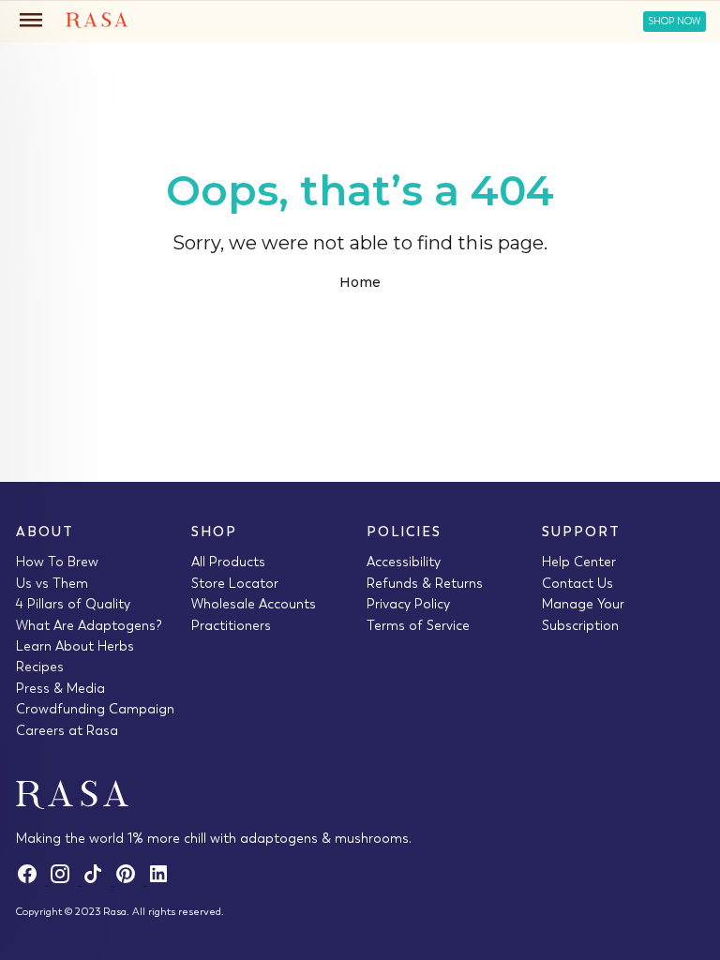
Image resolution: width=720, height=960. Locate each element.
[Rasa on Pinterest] (130, 880)
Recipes (40, 666)
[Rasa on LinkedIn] (161, 880)
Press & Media (60, 688)
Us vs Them (52, 583)
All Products (228, 561)
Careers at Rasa (67, 730)
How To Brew (57, 561)
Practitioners (231, 625)
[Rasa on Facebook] (32, 880)
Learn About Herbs (75, 646)
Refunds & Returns (425, 583)
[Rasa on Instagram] (65, 880)
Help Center (579, 561)
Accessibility (404, 561)
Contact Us (577, 583)
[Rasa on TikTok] (98, 880)
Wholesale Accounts (253, 603)
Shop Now (674, 21)
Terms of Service (418, 625)
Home (360, 282)
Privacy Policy (408, 603)
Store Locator (234, 583)
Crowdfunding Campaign (95, 708)
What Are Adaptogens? (89, 625)
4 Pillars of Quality (73, 603)
